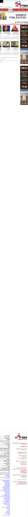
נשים (9, 472)
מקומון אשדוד (7, 484)
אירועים (8, 452)
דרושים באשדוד (7, 492)
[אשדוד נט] (19, 440)
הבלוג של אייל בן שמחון (6, 459)
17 (11, 60)
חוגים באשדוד (4, 11)
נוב (3, 59)
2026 (17, 57)
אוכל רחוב (3, 442)
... (9, 35)
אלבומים (8, 451)
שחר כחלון (8, 511)
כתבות (9, 447)
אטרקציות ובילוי (3, 465)
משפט (8, 466)
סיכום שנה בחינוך (3, 450)
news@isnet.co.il (23, 464)
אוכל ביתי (8, 441)
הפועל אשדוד (7, 513)
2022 (7, 57)
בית (26, 9)
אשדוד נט (26, 23)
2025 (14, 57)
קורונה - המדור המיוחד (5, 468)
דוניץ (9, 514)
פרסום (8, 506)
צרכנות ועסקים (7, 463)
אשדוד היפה (7, 454)
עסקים (2, 9)
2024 (12, 57)
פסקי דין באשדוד (7, 467)
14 (6, 60)
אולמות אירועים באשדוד (6, 501)
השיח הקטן (16, 47)
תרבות (10, 9)
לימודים (4, 463)
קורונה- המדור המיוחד (6, 468)
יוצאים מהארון (6, 437)
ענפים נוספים (7, 446)
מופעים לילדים (14, 23)
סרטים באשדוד (7, 474)
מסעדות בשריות (7, 440)
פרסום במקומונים (7, 483)
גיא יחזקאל (8, 508)
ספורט (18, 9)
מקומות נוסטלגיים (7, 461)
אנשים (5, 447)
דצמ (5, 59)
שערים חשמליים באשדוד (6, 495)
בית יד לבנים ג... (7, 50)
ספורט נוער (2, 446)
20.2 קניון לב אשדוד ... (14, 34)
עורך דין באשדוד (7, 504)
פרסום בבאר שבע (7, 489)
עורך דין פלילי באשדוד (6, 503)
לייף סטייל (8, 464)
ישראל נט (8, 476)
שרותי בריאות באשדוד (6, 490)
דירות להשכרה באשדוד (6, 487)
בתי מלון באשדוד (7, 482)
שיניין (9, 509)
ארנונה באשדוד (7, 494)
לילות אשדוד (4, 452)
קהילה (6, 9)
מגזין (9, 446)
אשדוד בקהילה (7, 453)
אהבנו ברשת (5, 472)
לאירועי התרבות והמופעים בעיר (14, 11)
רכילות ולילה (7, 435)
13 (5, 60)
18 (13, 60)
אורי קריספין (18, 461)
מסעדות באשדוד (7, 486)
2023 (10, 57)
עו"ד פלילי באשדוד (7, 502)
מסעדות (8, 439)
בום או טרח (4, 436)
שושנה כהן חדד (7, 512)
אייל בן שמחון (7, 478)
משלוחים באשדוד (7, 485)
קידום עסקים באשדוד (6, 481)
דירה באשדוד (7, 501)
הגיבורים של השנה (7, 449)
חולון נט (8, 505)
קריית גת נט (8, 505)
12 (3, 60)
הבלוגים (8, 459)
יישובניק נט (8, 483)
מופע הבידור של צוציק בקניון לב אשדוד (6, 33)
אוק (1, 59)
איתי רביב (8, 510)
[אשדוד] (20, 8)
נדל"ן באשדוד (7, 475)
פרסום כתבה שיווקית (6, 498)
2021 (5, 57)
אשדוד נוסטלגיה (6, 460)
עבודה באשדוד (7, 499)
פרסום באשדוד (7, 497)
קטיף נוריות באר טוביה (6, 515)
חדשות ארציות (7, 438)
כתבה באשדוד (7, 500)
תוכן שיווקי (8, 463)
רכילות (14, 9)
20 (16, 60)
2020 (3, 57)
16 (10, 60)
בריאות (8, 465)
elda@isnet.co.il (24, 458)
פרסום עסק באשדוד (6, 488)
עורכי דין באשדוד (7, 494)
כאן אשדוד (8, 512)
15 (8, 60)
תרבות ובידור (20, 23)
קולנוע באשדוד (24, 11)
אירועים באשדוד (7, 491)
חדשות (23, 9)
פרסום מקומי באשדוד (6, 480)
